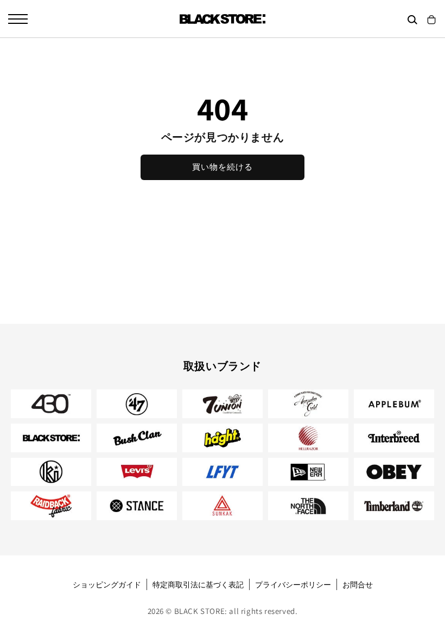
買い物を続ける (222, 167)
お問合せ (357, 585)
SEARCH (412, 19)
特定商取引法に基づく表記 (198, 585)
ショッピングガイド (107, 585)
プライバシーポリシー (293, 585)
